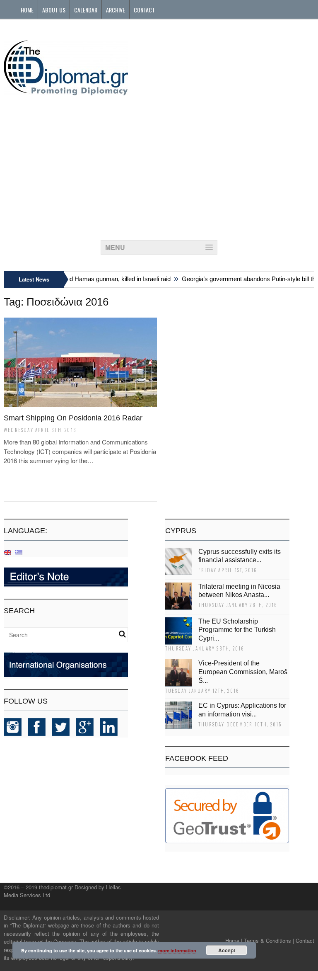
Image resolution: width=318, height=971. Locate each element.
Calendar (85, 9)
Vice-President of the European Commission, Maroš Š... (242, 672)
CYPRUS (180, 531)
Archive (115, 9)
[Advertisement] (159, 165)
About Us (53, 9)
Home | (233, 940)
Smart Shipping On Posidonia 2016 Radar (73, 418)
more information (177, 950)
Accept (226, 950)
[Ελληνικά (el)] (18, 552)
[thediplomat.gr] (66, 91)
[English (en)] (7, 552)
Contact (144, 9)
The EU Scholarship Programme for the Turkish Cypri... (237, 630)
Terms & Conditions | (269, 940)
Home (27, 9)
